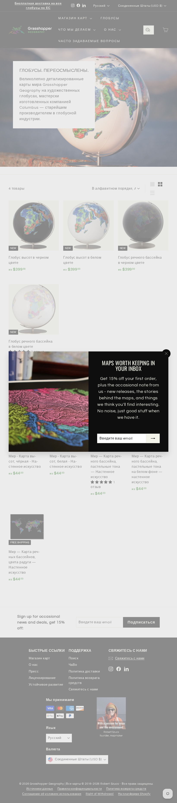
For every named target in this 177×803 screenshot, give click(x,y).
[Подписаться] (153, 438)
